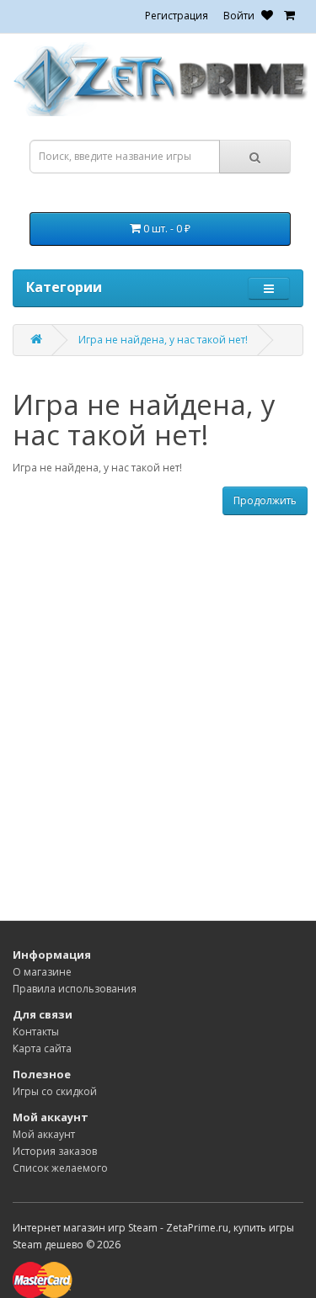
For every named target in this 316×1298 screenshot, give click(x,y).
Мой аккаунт (44, 1134)
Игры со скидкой (55, 1091)
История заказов (55, 1151)
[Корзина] (289, 15)
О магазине (42, 972)
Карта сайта (42, 1048)
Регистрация (176, 15)
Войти (238, 15)
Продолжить (265, 500)
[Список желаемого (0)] (267, 15)
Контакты (36, 1031)
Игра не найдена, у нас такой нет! (163, 339)
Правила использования (75, 988)
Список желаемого (60, 1168)
